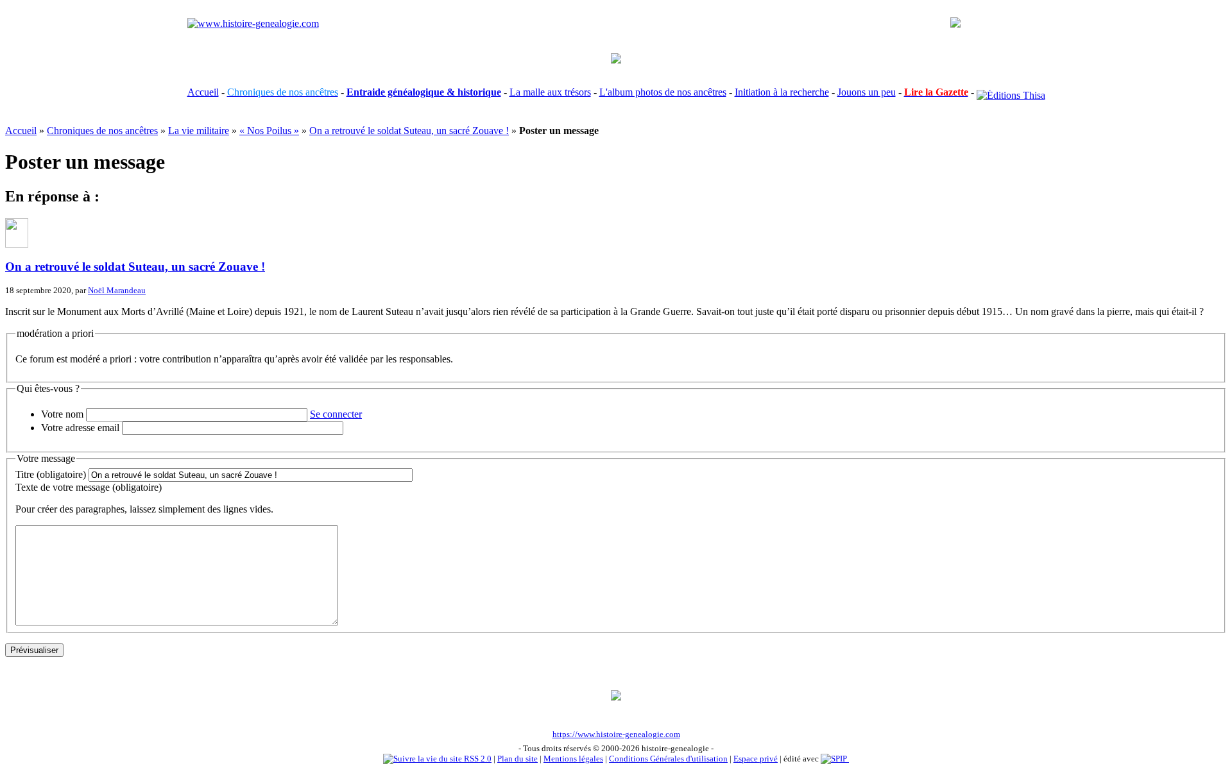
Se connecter (336, 414)
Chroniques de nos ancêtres (102, 130)
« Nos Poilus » (269, 130)
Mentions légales (573, 758)
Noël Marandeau (117, 290)
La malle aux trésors (550, 92)
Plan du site (517, 758)
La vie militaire (198, 130)
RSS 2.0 (477, 758)
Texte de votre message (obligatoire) (88, 487)
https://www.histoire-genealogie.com (616, 734)
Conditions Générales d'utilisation (668, 758)
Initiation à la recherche (782, 92)
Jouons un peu (866, 92)
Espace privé (755, 758)
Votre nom (62, 414)
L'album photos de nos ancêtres (662, 92)
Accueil (203, 92)
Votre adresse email (80, 427)
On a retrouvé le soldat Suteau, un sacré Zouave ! (409, 130)
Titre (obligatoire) (50, 474)
